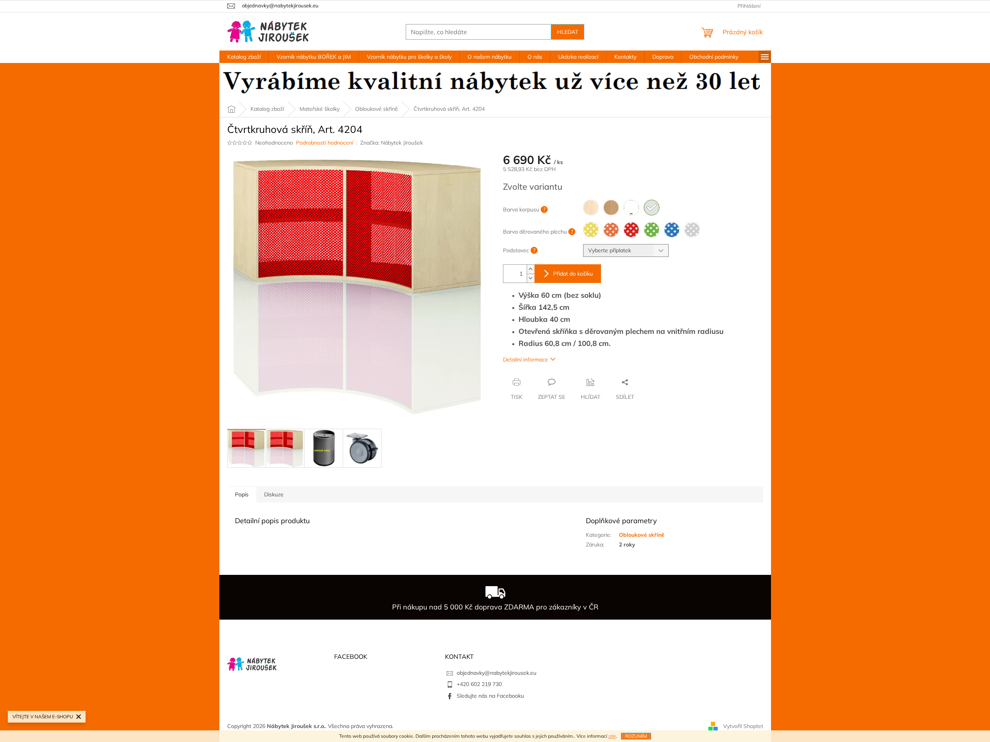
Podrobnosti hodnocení (324, 142)
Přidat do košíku (573, 273)
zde (612, 736)
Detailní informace (525, 359)
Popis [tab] (242, 494)
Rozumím (636, 736)
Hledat (567, 31)
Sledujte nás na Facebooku (490, 695)
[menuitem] (243, 57)
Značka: (391, 142)
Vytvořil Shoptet (743, 725)
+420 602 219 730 (479, 684)
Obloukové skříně (641, 534)
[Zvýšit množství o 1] (530, 269)
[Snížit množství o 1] (530, 278)
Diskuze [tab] (274, 494)
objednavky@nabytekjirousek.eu (496, 672)
